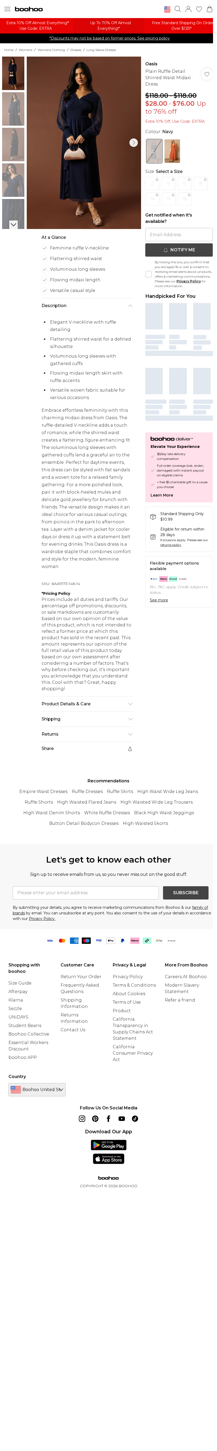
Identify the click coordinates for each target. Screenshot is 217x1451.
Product (122, 1010)
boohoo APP (22, 1057)
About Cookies (129, 993)
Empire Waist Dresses (43, 791)
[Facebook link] (108, 1118)
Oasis (151, 63)
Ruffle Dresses (87, 791)
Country (17, 1076)
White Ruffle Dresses (107, 812)
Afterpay (17, 991)
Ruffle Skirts (120, 791)
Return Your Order (81, 976)
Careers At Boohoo (186, 976)
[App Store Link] (108, 1152)
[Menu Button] (7, 9)
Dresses (75, 50)
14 (152, 198)
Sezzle (15, 1008)
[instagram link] (82, 1118)
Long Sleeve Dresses (101, 50)
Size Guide (19, 983)
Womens (25, 50)
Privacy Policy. (42, 918)
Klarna (15, 1000)
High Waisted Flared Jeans (86, 802)
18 (184, 198)
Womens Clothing (51, 50)
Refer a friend (180, 1000)
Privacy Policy (189, 281)
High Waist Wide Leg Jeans (167, 791)
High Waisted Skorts (145, 823)
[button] (167, 9)
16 (168, 198)
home (8, 50)
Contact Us (73, 1029)
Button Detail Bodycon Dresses (84, 823)
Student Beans (24, 1025)
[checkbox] (148, 274)
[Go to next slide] (133, 142)
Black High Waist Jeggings (164, 812)
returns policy (170, 545)
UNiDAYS (18, 1017)
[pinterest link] (95, 1118)
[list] (84, 143)
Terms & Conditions (134, 985)
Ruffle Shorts (39, 802)
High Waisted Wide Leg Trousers (156, 802)
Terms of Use (127, 1002)
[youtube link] (122, 1118)
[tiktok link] (135, 1118)
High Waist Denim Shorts (51, 812)
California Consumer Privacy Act (133, 1053)
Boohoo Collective (28, 1034)
